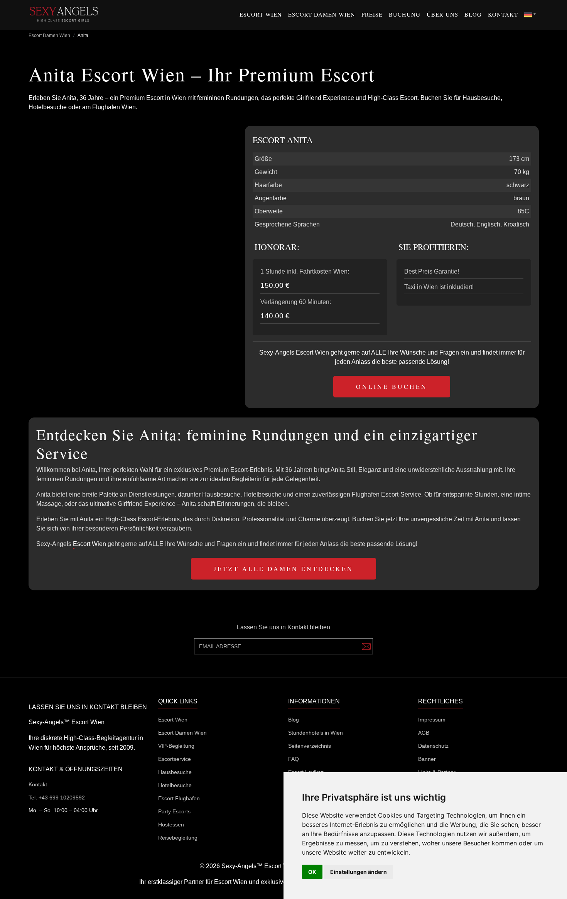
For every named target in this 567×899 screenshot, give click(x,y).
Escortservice (174, 759)
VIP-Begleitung (176, 746)
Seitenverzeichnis (309, 746)
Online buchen (391, 386)
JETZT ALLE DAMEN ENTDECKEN (283, 568)
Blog (473, 14)
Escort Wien (261, 14)
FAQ (293, 759)
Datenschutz (433, 746)
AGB (423, 733)
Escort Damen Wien (321, 14)
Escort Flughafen (179, 798)
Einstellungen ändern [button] (358, 872)
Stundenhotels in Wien (315, 733)
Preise (372, 14)
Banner (427, 759)
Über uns (442, 14)
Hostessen (171, 824)
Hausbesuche (175, 772)
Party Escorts (174, 811)
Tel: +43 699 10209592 (57, 797)
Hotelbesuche (175, 785)
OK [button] (312, 872)
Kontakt (503, 14)
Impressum (432, 719)
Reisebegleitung (177, 838)
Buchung (404, 14)
